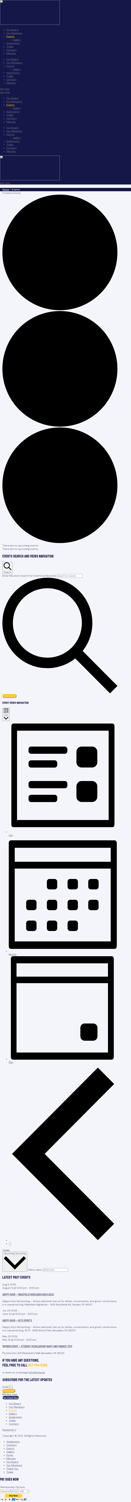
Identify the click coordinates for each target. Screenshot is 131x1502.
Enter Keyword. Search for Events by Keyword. (29, 575)
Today (6, 1250)
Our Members (14, 33)
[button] (5, 89)
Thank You (12, 1468)
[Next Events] (10, 1244)
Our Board (12, 29)
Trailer (10, 46)
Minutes (11, 53)
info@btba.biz (37, 1372)
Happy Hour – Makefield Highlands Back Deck (28, 1294)
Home (9, 1455)
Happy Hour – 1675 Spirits (17, 1320)
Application (13, 43)
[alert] (59, 545)
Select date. (35, 1269)
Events (10, 36)
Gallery (17, 40)
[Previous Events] (63, 1240)
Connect (11, 50)
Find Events (9, 696)
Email (5, 1387)
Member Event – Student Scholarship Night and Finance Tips (37, 1346)
